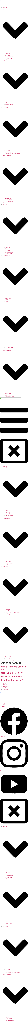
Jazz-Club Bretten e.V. (12, 676)
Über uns (7, 53)
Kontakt (4, 683)
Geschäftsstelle (9, 56)
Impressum (5, 684)
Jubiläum (7, 52)
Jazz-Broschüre (9, 152)
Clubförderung (8, 199)
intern (4, 703)
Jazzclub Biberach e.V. (12, 673)
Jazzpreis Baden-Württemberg (12, 153)
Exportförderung (9, 198)
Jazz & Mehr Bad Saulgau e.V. (13, 667)
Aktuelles (5, 7)
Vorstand (7, 55)
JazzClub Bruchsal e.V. (12, 680)
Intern (6, 106)
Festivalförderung (9, 201)
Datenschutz (6, 686)
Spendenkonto (8, 58)
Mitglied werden (9, 104)
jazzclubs (7, 150)
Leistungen (8, 102)
